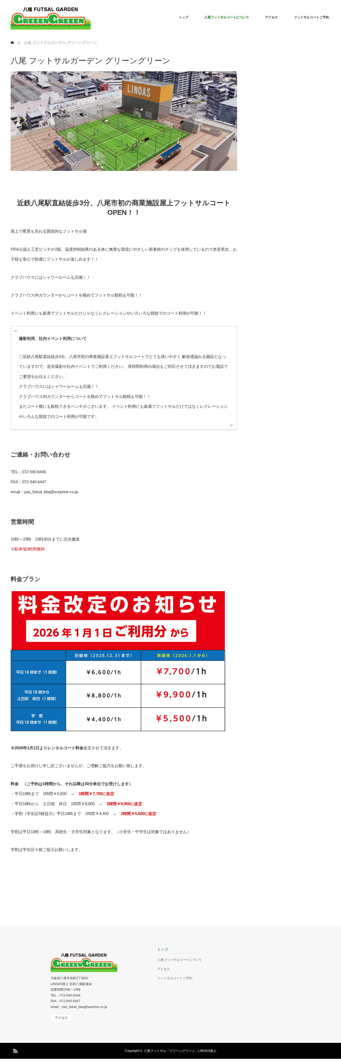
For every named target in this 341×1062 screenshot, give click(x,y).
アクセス (271, 17)
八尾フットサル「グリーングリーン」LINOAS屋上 (180, 1051)
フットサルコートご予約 (311, 17)
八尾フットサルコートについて (226, 17)
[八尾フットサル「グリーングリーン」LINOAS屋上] (51, 17)
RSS (15, 1050)
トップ (183, 17)
